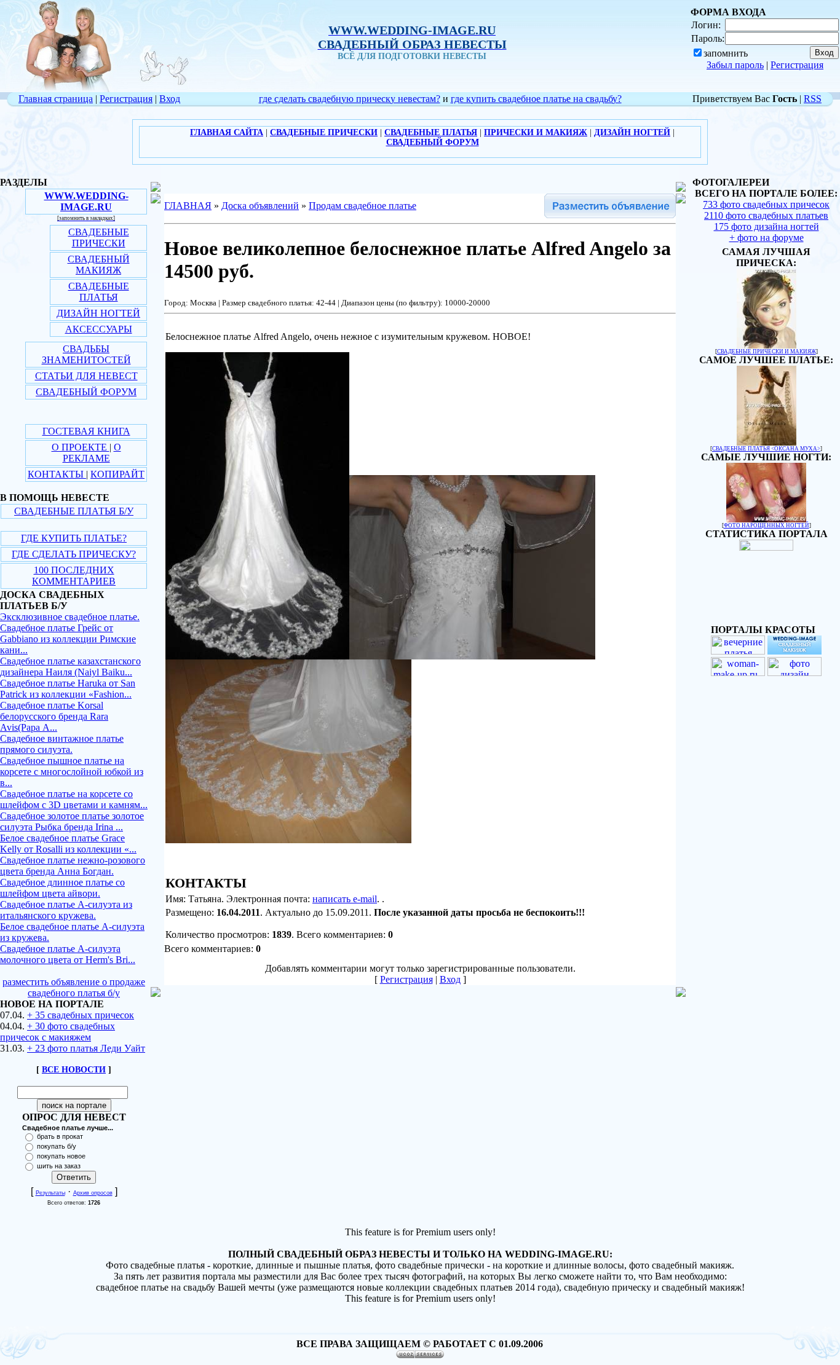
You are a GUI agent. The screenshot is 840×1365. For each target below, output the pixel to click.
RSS (813, 98)
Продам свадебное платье (362, 205)
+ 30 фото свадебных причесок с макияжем (57, 1031)
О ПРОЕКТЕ (80, 447)
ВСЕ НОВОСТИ (74, 1069)
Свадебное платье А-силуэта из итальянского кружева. (66, 910)
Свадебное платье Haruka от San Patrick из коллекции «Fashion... (67, 688)
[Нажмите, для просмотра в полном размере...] (257, 656)
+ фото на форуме (766, 237)
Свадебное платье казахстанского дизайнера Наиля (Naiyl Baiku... (70, 666)
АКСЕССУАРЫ (98, 329)
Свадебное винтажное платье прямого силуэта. (62, 744)
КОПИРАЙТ (117, 474)
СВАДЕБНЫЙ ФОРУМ (86, 392)
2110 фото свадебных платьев (766, 215)
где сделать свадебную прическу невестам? (349, 98)
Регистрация (797, 65)
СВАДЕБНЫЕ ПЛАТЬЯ (98, 291)
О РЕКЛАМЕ (92, 452)
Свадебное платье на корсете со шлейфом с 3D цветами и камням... (74, 799)
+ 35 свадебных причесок (80, 1015)
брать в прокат (60, 1136)
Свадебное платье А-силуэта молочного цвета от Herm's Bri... (67, 954)
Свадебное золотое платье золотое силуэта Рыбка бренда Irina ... (72, 821)
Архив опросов (93, 1193)
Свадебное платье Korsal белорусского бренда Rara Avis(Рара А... (54, 716)
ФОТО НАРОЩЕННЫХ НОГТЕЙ (766, 525)
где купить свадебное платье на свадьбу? (536, 98)
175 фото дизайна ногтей (766, 226)
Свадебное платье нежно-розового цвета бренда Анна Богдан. (72, 865)
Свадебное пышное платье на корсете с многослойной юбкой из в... (71, 771)
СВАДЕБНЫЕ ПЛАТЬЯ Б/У (73, 511)
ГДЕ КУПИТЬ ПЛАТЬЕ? (74, 538)
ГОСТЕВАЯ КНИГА (86, 431)
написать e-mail (344, 899)
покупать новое (61, 1156)
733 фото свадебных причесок (766, 204)
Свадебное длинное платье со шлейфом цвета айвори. (62, 888)
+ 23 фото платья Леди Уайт (86, 1048)
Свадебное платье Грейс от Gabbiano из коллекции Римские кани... (68, 639)
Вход (169, 98)
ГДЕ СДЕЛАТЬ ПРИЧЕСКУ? (74, 554)
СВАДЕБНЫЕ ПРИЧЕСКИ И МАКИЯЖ (766, 351)
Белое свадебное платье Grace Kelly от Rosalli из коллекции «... (68, 843)
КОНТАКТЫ (57, 474)
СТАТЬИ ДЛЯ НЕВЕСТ (86, 376)
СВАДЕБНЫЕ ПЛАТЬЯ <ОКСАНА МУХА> (766, 449)
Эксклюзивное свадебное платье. (70, 617)
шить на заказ (59, 1166)
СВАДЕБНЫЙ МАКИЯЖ (99, 264)
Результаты (50, 1193)
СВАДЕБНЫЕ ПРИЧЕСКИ (98, 237)
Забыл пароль (735, 65)
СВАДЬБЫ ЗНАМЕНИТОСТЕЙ (86, 354)
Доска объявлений (260, 205)
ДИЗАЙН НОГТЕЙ (98, 313)
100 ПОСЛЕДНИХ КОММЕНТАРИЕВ (74, 575)
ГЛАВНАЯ (188, 205)
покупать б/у (56, 1146)
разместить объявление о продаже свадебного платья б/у (73, 987)
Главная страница (55, 98)
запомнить (725, 53)
